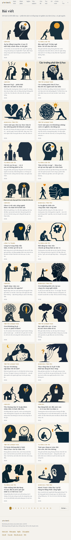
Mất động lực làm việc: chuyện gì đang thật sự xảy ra (49, 247)
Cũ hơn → (64, 508)
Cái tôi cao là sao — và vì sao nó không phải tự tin (13, 166)
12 (40, 508)
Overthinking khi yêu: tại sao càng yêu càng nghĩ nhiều (49, 287)
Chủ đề (41, 2)
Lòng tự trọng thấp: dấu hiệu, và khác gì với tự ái (13, 247)
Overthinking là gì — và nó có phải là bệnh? (12, 327)
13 (44, 508)
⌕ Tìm (63, 2)
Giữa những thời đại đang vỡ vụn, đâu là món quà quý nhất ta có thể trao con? (14, 489)
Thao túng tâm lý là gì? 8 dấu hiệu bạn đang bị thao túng (49, 368)
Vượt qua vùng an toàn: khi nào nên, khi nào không (48, 448)
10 (34, 508)
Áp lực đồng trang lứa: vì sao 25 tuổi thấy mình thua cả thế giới (15, 45)
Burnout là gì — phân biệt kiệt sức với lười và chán (13, 85)
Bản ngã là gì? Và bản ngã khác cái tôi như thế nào (47, 45)
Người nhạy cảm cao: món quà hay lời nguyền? (13, 287)
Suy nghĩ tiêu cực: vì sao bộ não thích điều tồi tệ (47, 327)
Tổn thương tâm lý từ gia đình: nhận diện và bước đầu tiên (15, 408)
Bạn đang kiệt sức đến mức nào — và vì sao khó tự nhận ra (49, 408)
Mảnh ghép (21, 2)
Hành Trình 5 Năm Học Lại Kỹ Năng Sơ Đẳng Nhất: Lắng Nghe (49, 488)
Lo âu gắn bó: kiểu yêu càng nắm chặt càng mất (47, 206)
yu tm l (6, 2)
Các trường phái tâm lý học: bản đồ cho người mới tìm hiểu (49, 85)
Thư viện (46, 2)
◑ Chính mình (56, 2)
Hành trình (14, 2)
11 (37, 508)
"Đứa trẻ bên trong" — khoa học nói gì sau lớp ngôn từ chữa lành (50, 166)
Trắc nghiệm (34, 2)
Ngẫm (28, 1)
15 (50, 508)
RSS (25, 535)
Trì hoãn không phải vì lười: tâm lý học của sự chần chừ (14, 448)
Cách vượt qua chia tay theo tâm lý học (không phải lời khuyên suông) (17, 126)
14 (47, 508)
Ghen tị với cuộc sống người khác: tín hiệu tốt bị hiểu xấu (14, 206)
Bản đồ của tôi (18, 535)
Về (51, 1)
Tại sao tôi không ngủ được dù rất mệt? (12, 368)
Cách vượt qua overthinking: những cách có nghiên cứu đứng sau (51, 126)
